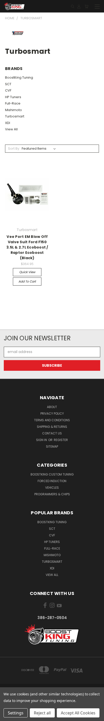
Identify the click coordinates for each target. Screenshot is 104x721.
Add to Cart (27, 281)
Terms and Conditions (52, 420)
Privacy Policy (52, 413)
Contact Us (52, 433)
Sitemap (52, 446)
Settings (15, 713)
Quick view (27, 272)
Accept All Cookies (78, 713)
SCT (8, 84)
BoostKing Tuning (19, 77)
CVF (8, 90)
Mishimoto (13, 110)
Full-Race (12, 103)
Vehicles (52, 487)
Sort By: (14, 148)
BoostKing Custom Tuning (52, 474)
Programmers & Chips (52, 494)
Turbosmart (14, 116)
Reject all (42, 713)
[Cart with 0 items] (86, 6)
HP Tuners (13, 97)
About (52, 407)
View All (11, 129)
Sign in (42, 440)
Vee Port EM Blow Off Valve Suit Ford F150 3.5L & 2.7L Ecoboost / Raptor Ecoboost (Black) (27, 247)
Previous (8, 716)
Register (61, 440)
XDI (7, 122)
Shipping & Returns (52, 427)
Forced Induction (52, 481)
